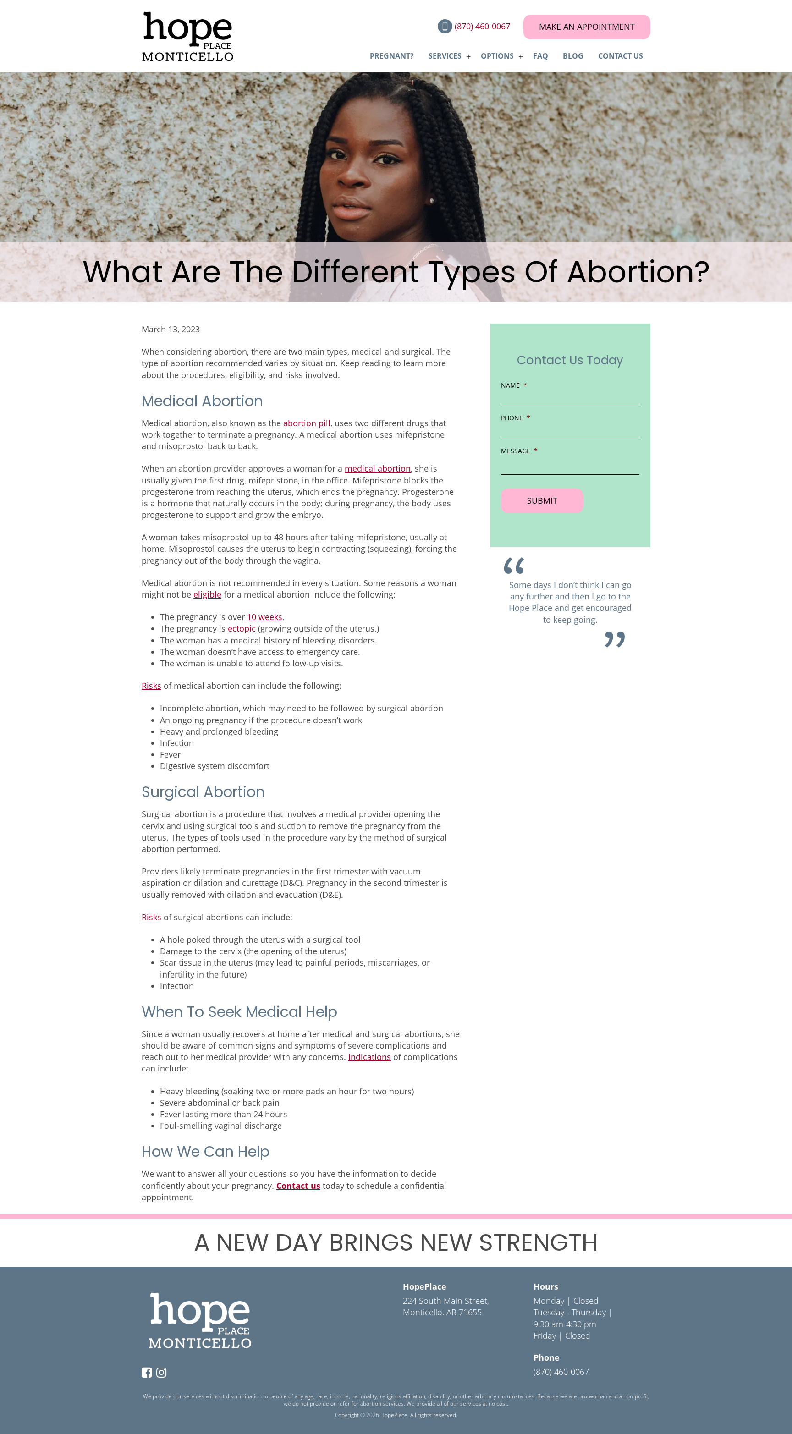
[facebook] (149, 1373)
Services (445, 56)
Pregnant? (392, 56)
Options (497, 56)
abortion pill (306, 423)
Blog (573, 56)
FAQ (540, 56)
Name (514, 385)
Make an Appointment (587, 26)
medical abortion (378, 468)
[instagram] (163, 1373)
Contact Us (620, 56)
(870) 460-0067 (483, 26)
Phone (515, 417)
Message (519, 450)
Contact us (298, 1185)
